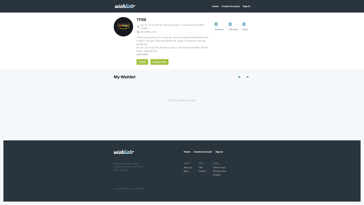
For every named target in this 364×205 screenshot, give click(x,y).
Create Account (231, 6)
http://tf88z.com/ (148, 31)
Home (215, 6)
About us (188, 167)
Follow (142, 62)
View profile (159, 62)
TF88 (141, 19)
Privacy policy (219, 171)
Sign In (246, 6)
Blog (186, 171)
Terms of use (219, 167)
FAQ (201, 167)
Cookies (217, 175)
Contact (202, 171)
